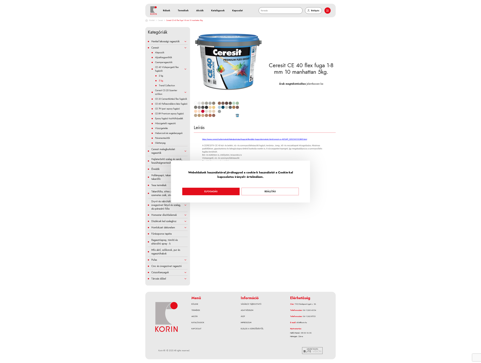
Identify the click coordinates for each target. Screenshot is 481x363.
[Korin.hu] (153, 10)
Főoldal (152, 20)
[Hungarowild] (166, 317)
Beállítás (270, 191)
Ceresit (160, 20)
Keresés (263, 8)
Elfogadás (210, 191)
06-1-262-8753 (309, 316)
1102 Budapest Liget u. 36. (305, 304)
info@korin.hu (301, 322)
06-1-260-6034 (309, 310)
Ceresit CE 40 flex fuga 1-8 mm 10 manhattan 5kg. (184, 20)
